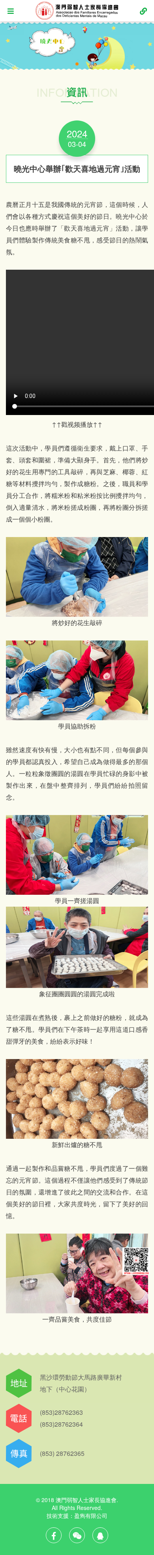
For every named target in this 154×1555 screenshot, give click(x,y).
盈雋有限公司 (90, 1515)
